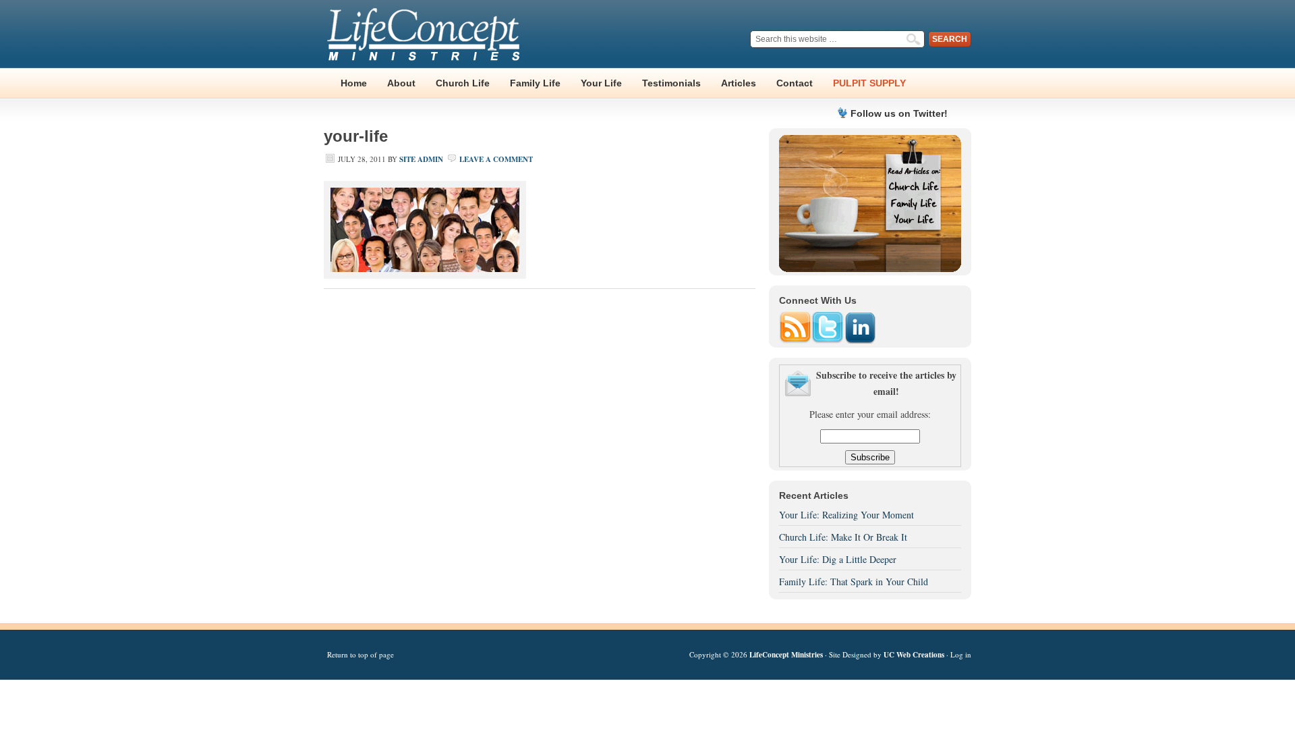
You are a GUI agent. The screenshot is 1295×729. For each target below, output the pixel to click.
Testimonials (671, 83)
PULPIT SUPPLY (869, 83)
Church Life (463, 83)
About (401, 83)
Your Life (601, 83)
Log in (960, 654)
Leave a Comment (496, 159)
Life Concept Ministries (425, 34)
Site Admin (421, 159)
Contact (794, 83)
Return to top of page (360, 654)
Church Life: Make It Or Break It (843, 537)
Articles (738, 83)
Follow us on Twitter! (899, 113)
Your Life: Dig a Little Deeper (837, 559)
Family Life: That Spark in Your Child (853, 581)
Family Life (535, 83)
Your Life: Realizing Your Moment (846, 514)
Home (354, 83)
